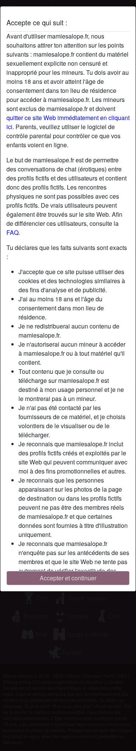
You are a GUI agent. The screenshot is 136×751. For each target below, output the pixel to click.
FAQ (12, 232)
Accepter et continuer (68, 578)
